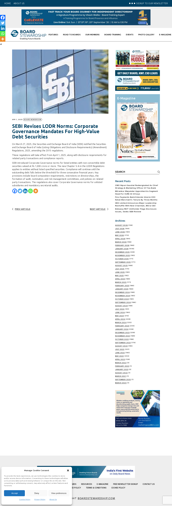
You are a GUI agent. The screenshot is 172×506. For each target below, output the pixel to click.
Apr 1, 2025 (17, 119)
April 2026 (120, 239)
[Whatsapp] (30, 191)
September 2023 (123, 343)
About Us (53, 499)
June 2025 (120, 272)
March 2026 (121, 242)
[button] (68, 470)
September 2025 (123, 262)
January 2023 (121, 369)
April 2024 (120, 319)
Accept (14, 493)
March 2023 (120, 363)
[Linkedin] (25, 191)
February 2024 (122, 326)
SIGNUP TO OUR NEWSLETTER (152, 3)
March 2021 (120, 376)
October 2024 (122, 299)
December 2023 (122, 332)
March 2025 (120, 282)
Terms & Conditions (96, 488)
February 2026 (122, 245)
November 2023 (122, 336)
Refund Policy (73, 488)
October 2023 (122, 339)
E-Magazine (102, 484)
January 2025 (121, 289)
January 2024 (121, 329)
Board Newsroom (32, 119)
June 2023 (120, 353)
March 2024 (121, 322)
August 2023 (121, 346)
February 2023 (122, 366)
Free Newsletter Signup (125, 484)
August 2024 (121, 306)
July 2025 (119, 269)
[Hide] (1, 44)
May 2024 (119, 316)
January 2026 (121, 249)
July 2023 (119, 349)
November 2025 (122, 255)
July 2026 (120, 229)
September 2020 (123, 379)
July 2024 (120, 309)
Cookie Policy (24, 499)
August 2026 (121, 225)
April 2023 (120, 359)
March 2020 (121, 383)
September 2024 (123, 302)
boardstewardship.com (96, 498)
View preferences (59, 493)
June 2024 (120, 312)
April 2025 (120, 279)
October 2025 (122, 259)
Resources (86, 484)
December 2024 (122, 292)
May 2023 (119, 356)
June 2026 (120, 232)
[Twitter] (20, 191)
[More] (35, 191)
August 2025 (121, 265)
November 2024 (122, 296)
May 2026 (119, 235)
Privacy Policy (39, 499)
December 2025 (122, 252)
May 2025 (119, 275)
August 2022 (121, 373)
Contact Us (149, 484)
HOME (7, 3)
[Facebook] (14, 191)
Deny (36, 493)
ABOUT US (19, 3)
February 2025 (122, 286)
